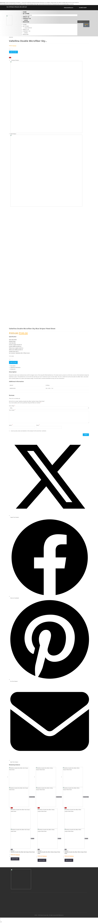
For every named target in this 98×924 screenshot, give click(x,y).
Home (25, 12)
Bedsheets (13, 850)
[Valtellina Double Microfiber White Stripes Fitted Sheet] (46, 170)
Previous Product (15, 60)
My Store (26, 13)
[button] (83, 19)
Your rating (12, 405)
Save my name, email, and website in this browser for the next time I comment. (28, 431)
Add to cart (13, 52)
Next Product (13, 133)
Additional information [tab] (15, 367)
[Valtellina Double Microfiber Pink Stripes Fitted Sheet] (46, 97)
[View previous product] (10, 60)
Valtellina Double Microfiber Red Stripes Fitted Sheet (23, 852)
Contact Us (27, 18)
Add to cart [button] (15, 858)
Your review (12, 410)
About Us (26, 17)
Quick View (32, 797)
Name (11, 425)
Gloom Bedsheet (28, 15)
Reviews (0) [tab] (12, 369)
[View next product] (16, 133)
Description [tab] (12, 365)
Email (38, 425)
